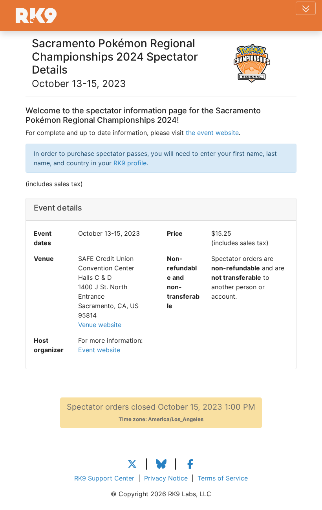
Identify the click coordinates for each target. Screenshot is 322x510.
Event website (99, 350)
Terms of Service (223, 478)
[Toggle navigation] (306, 8)
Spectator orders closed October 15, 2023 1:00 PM (161, 412)
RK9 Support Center (104, 478)
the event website (212, 133)
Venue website (99, 325)
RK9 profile (129, 163)
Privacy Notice (166, 478)
